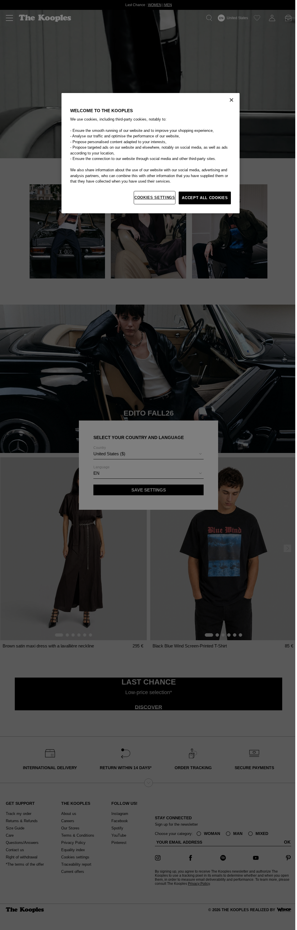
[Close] (230, 100)
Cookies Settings (153, 197)
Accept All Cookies (204, 198)
